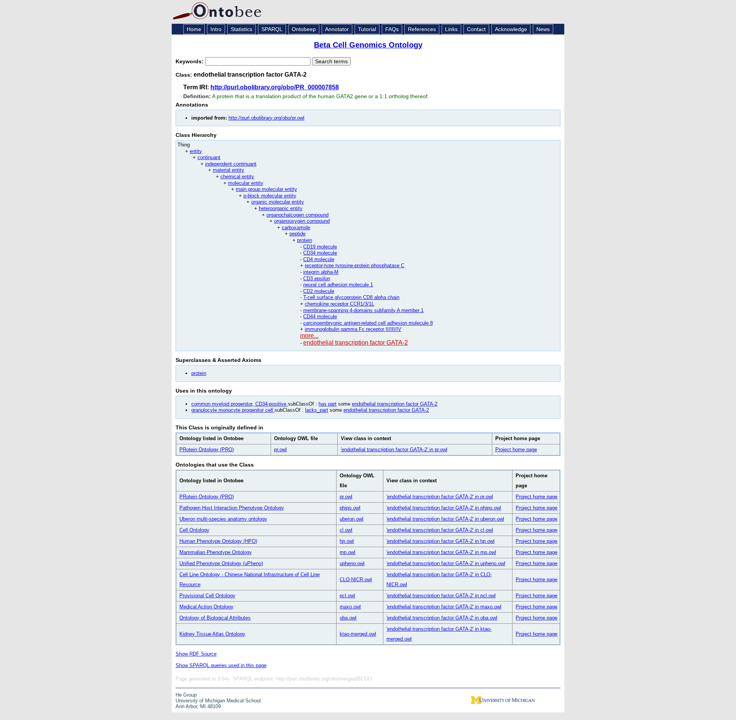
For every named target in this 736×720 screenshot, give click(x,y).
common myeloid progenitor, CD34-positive (239, 404)
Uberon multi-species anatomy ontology (223, 519)
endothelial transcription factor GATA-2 (355, 342)
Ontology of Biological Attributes (215, 618)
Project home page (516, 449)
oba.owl (348, 618)
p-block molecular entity (269, 196)
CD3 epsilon (316, 278)
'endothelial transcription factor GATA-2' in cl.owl (439, 530)
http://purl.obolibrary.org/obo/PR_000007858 (274, 87)
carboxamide (296, 227)
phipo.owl (350, 508)
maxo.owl (350, 607)
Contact (476, 29)
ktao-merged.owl (358, 634)
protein (304, 240)
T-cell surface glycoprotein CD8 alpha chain (351, 297)
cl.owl (346, 530)
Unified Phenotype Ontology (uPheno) (221, 563)
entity (196, 151)
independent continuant (230, 164)
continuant (208, 157)
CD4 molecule (318, 259)
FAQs (392, 29)
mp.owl (347, 552)
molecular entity (245, 183)
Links (451, 29)
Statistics (241, 29)
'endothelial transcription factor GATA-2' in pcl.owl (441, 595)
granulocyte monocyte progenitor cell (232, 410)
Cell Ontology (194, 530)
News (543, 29)
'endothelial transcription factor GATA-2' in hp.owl (440, 541)
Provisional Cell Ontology (207, 595)
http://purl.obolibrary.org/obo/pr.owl (266, 118)
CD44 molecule (320, 316)
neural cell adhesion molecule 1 (338, 285)
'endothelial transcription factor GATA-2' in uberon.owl (445, 519)
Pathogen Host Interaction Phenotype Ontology (231, 508)
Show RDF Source (196, 654)
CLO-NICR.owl (356, 579)
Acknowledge (511, 29)
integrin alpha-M (320, 272)
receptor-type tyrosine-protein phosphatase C (354, 265)
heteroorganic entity (280, 208)
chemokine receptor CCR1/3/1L (339, 304)
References (422, 29)
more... (309, 335)
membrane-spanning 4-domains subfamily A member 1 (363, 310)
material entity (228, 170)
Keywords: (190, 61)
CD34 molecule (320, 253)
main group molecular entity (266, 189)
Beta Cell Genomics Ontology (368, 45)
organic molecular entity (277, 202)
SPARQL (272, 29)
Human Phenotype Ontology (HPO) (218, 541)
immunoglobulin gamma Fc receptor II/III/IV (353, 329)
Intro (216, 29)
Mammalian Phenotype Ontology (215, 552)
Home (194, 29)
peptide (297, 234)
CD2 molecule (318, 291)
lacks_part (316, 410)
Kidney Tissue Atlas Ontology (212, 634)
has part (328, 404)
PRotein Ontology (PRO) (206, 449)
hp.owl (347, 541)
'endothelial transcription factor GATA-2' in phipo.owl (443, 508)
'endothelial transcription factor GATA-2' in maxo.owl (443, 607)
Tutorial (367, 29)
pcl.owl (347, 595)
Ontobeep (304, 29)
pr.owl (280, 449)
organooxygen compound (302, 221)
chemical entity (237, 176)
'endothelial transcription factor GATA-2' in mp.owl (441, 552)
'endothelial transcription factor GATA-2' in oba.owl (441, 618)
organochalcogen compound (297, 215)
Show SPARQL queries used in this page (221, 665)
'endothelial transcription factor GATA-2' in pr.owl (394, 449)
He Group (186, 695)
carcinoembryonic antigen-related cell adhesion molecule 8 (368, 323)
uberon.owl (351, 519)
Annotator (337, 29)
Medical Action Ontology (206, 607)
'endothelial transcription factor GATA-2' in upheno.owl (445, 563)
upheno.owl (352, 563)
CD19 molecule (320, 247)
